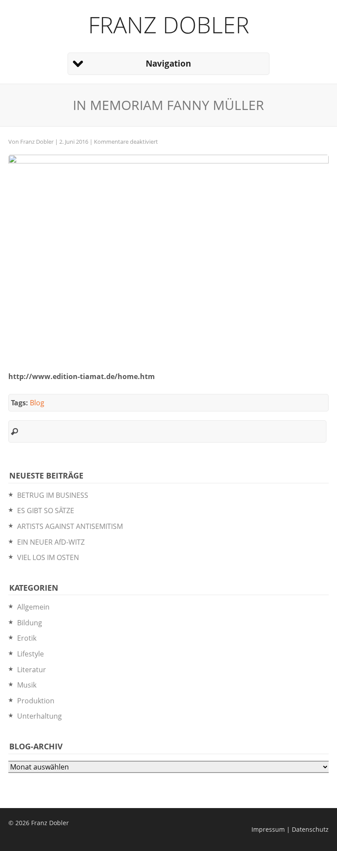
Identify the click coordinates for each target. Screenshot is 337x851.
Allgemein (33, 607)
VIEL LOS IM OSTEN (48, 557)
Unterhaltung (39, 716)
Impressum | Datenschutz (290, 829)
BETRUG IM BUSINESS (52, 495)
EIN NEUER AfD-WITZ (51, 542)
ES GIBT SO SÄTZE (45, 510)
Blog (37, 403)
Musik (26, 685)
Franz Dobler (168, 24)
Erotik (26, 638)
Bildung (29, 623)
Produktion (35, 701)
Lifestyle (30, 654)
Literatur (31, 669)
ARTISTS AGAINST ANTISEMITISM (70, 526)
